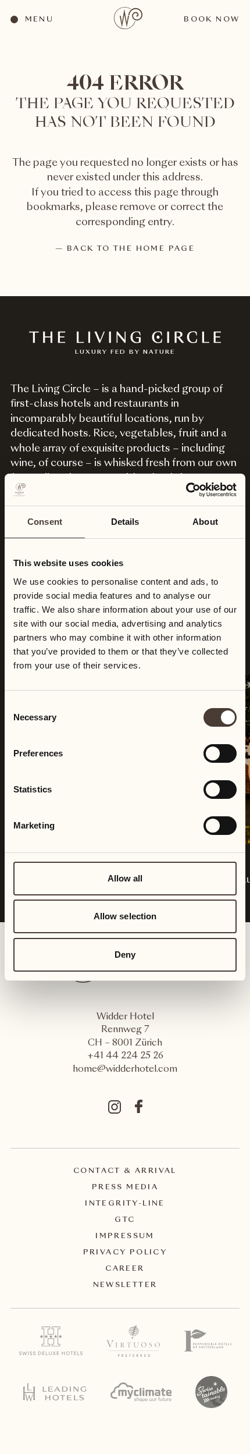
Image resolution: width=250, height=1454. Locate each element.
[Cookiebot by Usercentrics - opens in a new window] (186, 489)
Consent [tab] (44, 522)
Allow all (125, 878)
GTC (125, 1220)
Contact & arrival (125, 1171)
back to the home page (131, 249)
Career (124, 1268)
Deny (125, 954)
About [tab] (205, 522)
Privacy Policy (125, 1252)
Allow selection (125, 916)
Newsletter (125, 1285)
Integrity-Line (125, 1203)
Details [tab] (125, 522)
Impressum (125, 1236)
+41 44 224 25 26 (125, 1056)
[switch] (219, 753)
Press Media (125, 1187)
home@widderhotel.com (125, 1069)
